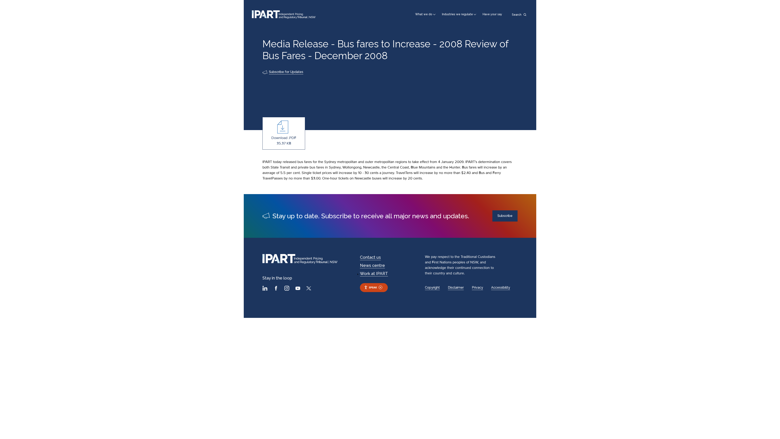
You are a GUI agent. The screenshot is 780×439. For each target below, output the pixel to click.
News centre (372, 265)
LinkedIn (265, 289)
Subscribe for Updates (286, 72)
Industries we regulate (457, 14)
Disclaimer (456, 287)
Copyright (432, 287)
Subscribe (504, 216)
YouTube (298, 289)
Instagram (287, 289)
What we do (423, 14)
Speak (373, 287)
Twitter (309, 289)
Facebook (276, 289)
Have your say (492, 14)
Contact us (370, 257)
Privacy (477, 287)
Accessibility (500, 287)
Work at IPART (374, 273)
